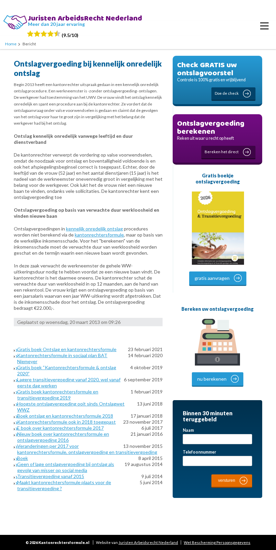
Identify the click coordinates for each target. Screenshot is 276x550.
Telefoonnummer (199, 452)
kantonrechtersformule (99, 235)
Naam (188, 430)
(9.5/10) (69, 35)
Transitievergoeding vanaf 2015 (50, 476)
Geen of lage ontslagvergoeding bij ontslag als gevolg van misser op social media (65, 467)
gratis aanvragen (212, 278)
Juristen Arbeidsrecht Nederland (148, 542)
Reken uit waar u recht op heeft (210, 136)
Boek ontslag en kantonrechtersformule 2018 (65, 416)
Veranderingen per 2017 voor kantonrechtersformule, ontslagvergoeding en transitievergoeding (87, 449)
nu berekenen (212, 379)
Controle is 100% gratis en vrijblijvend (211, 77)
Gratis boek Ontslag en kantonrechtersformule (66, 349)
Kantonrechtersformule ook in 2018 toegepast (66, 422)
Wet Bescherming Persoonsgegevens (217, 542)
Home (10, 43)
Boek (22, 458)
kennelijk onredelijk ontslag (94, 228)
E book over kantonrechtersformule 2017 (60, 428)
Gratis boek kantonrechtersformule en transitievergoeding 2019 (57, 394)
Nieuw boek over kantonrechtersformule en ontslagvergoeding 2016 (63, 437)
